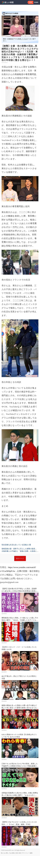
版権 (31, 853)
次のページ (20, 558)
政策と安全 (15, 853)
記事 (30, 2)
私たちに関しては (6, 853)
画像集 (36, 2)
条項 (20, 853)
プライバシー (25, 853)
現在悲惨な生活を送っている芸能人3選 (16, 545)
